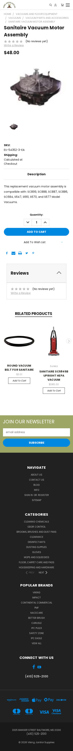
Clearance (36, 537)
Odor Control (36, 526)
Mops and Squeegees (36, 557)
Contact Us (36, 479)
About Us (36, 474)
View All (36, 643)
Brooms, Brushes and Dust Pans (36, 531)
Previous (4, 341)
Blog (36, 485)
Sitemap (36, 500)
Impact (36, 597)
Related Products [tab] (33, 313)
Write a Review (14, 45)
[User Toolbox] (55, 5)
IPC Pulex (36, 628)
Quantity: (36, 215)
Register (43, 495)
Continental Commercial (36, 602)
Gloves (36, 552)
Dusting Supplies (36, 547)
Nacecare (36, 612)
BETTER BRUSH (36, 618)
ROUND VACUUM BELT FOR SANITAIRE (19, 368)
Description (36, 174)
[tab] (36, 273)
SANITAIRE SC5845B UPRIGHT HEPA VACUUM (53, 376)
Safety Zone (36, 633)
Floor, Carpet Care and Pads (36, 562)
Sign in (28, 495)
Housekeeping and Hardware (36, 567)
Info (36, 490)
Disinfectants (36, 542)
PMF (36, 607)
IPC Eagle (36, 638)
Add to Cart (19, 380)
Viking (36, 592)
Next (68, 341)
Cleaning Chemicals (36, 521)
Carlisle (36, 623)
